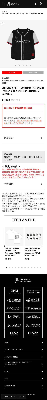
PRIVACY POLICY (11, 357)
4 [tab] (26, 65)
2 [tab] (19, 65)
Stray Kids (6, 78)
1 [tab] (15, 65)
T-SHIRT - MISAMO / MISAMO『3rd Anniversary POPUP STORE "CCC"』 (12, 251)
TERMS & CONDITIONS (13, 350)
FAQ (6, 379)
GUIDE (7, 371)
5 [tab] (30, 65)
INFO (6, 342)
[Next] (42, 246)
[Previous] (5, 246)
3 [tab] (23, 65)
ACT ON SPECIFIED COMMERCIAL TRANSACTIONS (18, 363)
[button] (3, 3)
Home (4, 12)
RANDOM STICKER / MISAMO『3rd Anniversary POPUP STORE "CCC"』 (32, 251)
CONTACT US (9, 386)
